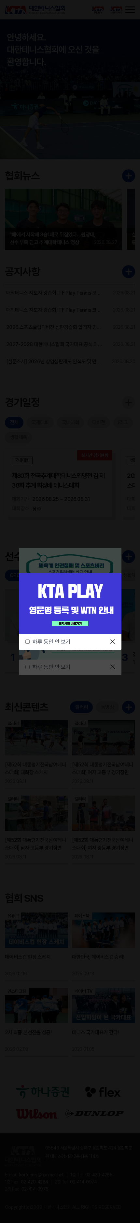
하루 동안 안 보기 (52, 642)
